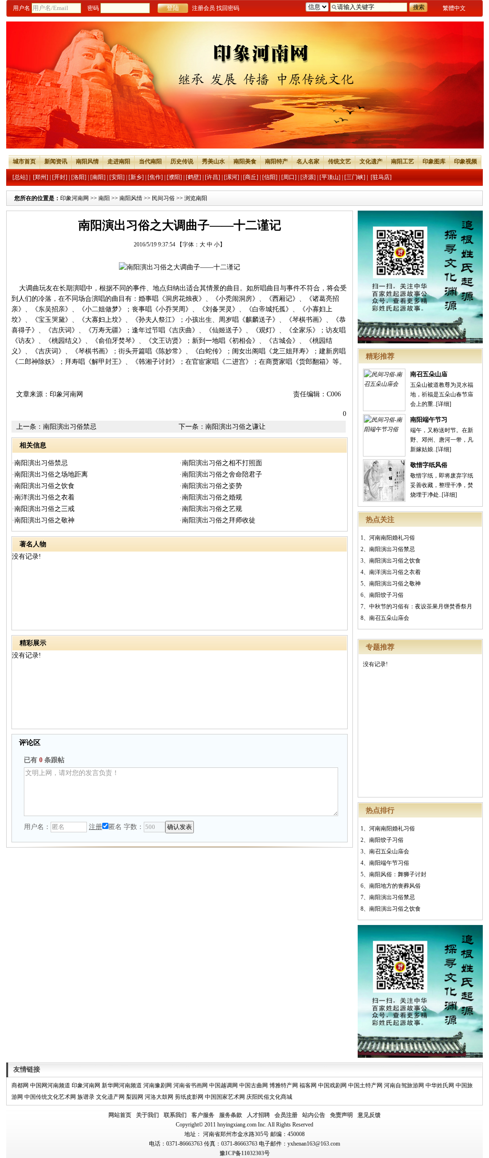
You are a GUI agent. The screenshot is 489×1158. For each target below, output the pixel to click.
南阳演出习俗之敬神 (395, 583)
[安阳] (117, 177)
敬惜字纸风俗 (428, 464)
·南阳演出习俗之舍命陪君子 (221, 474)
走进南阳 (118, 161)
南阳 (104, 198)
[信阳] (269, 177)
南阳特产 (276, 161)
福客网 (308, 1085)
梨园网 (134, 1097)
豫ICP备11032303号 (245, 1153)
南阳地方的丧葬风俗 (395, 885)
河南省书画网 (190, 1085)
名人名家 (308, 161)
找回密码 (227, 8)
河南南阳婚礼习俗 (392, 537)
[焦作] (155, 177)
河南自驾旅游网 (404, 1085)
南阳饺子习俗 (386, 595)
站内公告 (313, 1115)
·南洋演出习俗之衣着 (43, 497)
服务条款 (230, 1115)
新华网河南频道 (122, 1085)
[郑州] (40, 177)
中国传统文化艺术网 (50, 1097)
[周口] (289, 177)
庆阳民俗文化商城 (269, 1097)
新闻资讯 (55, 161)
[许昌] (212, 177)
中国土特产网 (365, 1085)
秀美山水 (213, 161)
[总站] (20, 177)
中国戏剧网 (332, 1085)
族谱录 (86, 1097)
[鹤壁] (193, 177)
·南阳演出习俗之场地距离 (50, 474)
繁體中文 (454, 8)
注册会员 (203, 8)
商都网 (20, 1085)
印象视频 (465, 161)
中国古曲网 (253, 1085)
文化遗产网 (110, 1097)
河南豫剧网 (157, 1085)
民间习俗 (163, 198)
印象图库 (434, 161)
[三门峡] (354, 177)
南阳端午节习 (428, 419)
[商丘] (250, 177)
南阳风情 (87, 161)
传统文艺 (339, 161)
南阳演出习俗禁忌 (392, 549)
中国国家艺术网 (225, 1097)
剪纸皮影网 (189, 1097)
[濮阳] (174, 177)
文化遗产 (371, 161)
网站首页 (119, 1115)
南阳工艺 (402, 161)
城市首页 (24, 161)
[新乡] (136, 177)
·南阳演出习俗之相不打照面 (221, 463)
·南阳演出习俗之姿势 (211, 485)
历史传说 (181, 161)
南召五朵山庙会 (389, 618)
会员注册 (286, 1115)
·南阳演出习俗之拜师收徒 (217, 520)
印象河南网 (74, 198)
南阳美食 (245, 161)
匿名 (115, 826)
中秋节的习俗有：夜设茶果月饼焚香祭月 (420, 606)
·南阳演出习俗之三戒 (43, 508)
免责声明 (341, 1115)
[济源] (308, 177)
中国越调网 (223, 1085)
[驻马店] (381, 177)
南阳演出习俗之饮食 (395, 560)
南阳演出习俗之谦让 (235, 426)
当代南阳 (150, 161)
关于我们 (147, 1115)
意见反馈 (369, 1115)
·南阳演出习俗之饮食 (43, 485)
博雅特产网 (283, 1085)
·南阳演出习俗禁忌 (40, 463)
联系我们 (175, 1115)
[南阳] (98, 177)
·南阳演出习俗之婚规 (211, 497)
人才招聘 (258, 1115)
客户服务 (202, 1115)
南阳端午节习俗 (389, 863)
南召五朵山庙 (428, 374)
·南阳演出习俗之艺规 (211, 508)
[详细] (443, 404)
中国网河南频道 (50, 1085)
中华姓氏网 (439, 1085)
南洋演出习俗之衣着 (395, 572)
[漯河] (231, 177)
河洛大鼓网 (159, 1097)
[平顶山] (329, 177)
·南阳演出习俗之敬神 (43, 520)
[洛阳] (78, 177)
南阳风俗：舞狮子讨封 (397, 874)
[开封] (59, 177)
